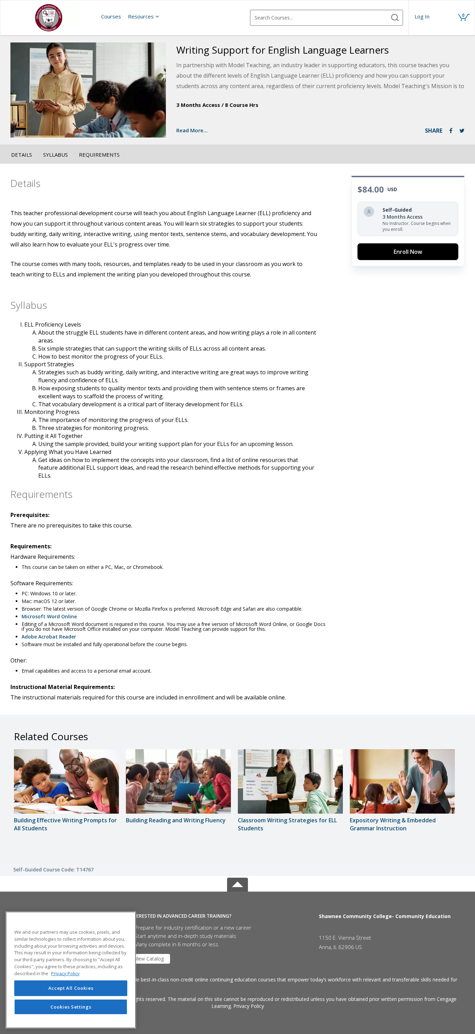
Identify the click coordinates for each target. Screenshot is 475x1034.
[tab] (218, 916)
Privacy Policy (248, 1006)
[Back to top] (237, 883)
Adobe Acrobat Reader (49, 636)
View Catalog (149, 958)
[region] (71, 969)
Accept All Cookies (71, 988)
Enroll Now (408, 252)
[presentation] (111, 16)
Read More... (192, 130)
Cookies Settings (70, 1007)
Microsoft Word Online (49, 616)
